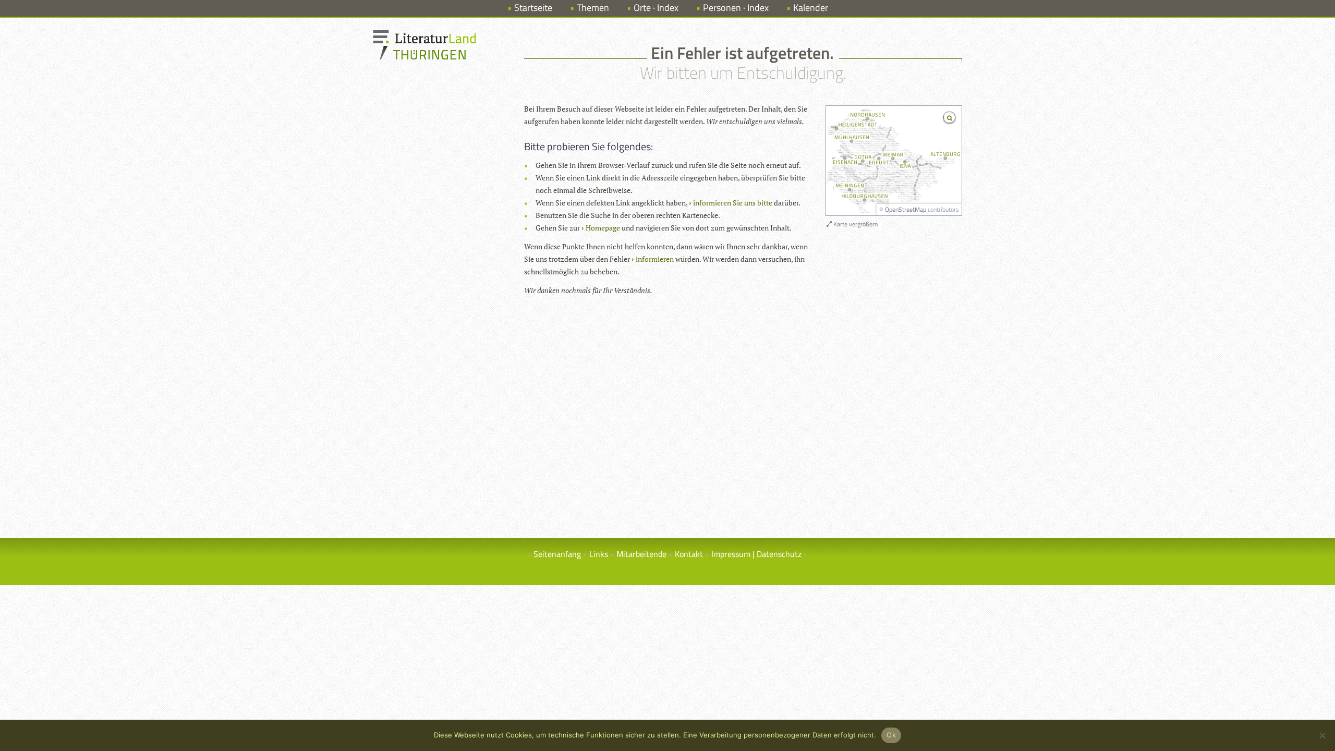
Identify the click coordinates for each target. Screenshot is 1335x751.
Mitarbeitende (641, 554)
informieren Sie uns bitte (732, 203)
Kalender (810, 8)
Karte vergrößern (855, 224)
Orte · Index (656, 8)
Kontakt (689, 554)
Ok (891, 735)
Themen (593, 8)
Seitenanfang (557, 554)
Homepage (603, 228)
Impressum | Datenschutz (756, 554)
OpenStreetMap (905, 209)
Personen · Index (736, 8)
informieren (655, 259)
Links (598, 554)
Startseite (533, 8)
